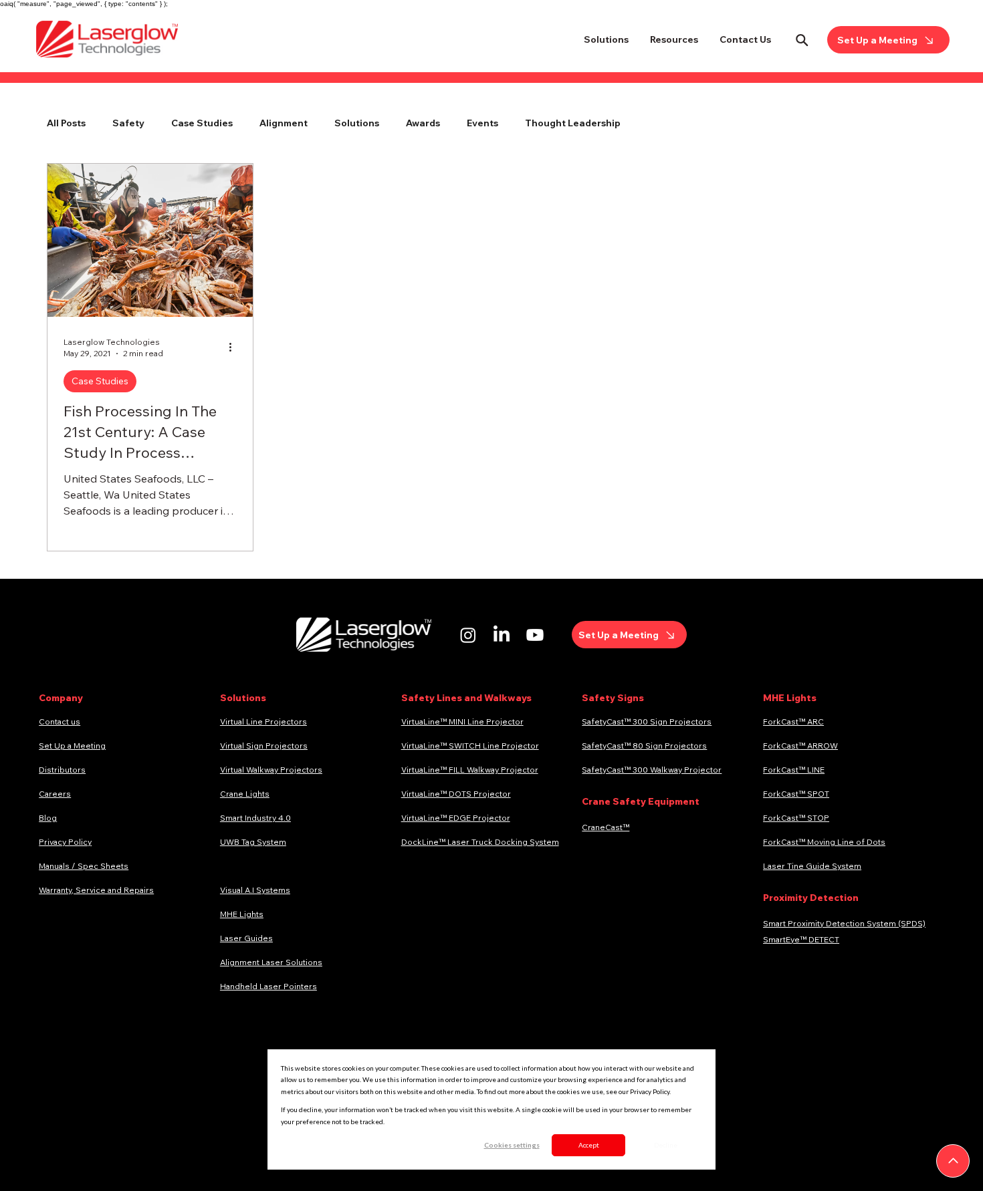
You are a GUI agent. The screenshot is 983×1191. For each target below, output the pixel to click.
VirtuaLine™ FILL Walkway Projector (469, 770)
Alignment (283, 123)
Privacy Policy (65, 842)
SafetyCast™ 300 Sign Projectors (647, 721)
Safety (128, 123)
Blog (48, 818)
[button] (606, 39)
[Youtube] (535, 635)
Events (482, 123)
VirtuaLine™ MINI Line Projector (462, 721)
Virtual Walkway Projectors (271, 770)
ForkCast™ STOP (796, 818)
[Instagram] (468, 635)
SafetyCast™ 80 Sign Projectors (644, 746)
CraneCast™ (605, 827)
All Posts (66, 123)
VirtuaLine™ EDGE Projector (455, 818)
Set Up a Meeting (72, 746)
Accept (588, 1145)
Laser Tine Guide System (812, 866)
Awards (423, 123)
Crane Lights (244, 794)
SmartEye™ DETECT (801, 939)
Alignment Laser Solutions (271, 962)
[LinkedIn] (502, 635)
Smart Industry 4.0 (255, 818)
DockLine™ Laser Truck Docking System (480, 842)
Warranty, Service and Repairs (96, 890)
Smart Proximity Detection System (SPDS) (844, 923)
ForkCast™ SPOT (796, 794)
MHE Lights (241, 914)
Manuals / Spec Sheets (83, 866)
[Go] (953, 1161)
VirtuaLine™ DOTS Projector (456, 794)
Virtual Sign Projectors (264, 746)
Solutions (356, 123)
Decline (665, 1145)
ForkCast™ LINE (794, 770)
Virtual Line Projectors (263, 721)
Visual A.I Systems (255, 890)
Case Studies (202, 123)
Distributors (62, 770)
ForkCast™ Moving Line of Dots (824, 842)
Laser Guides (246, 938)
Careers (55, 794)
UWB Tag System (253, 842)
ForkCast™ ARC (793, 721)
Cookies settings (512, 1145)
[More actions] (235, 347)
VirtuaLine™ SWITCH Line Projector (470, 746)
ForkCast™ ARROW (800, 746)
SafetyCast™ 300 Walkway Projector (652, 770)
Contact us (59, 721)
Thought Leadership (573, 123)
